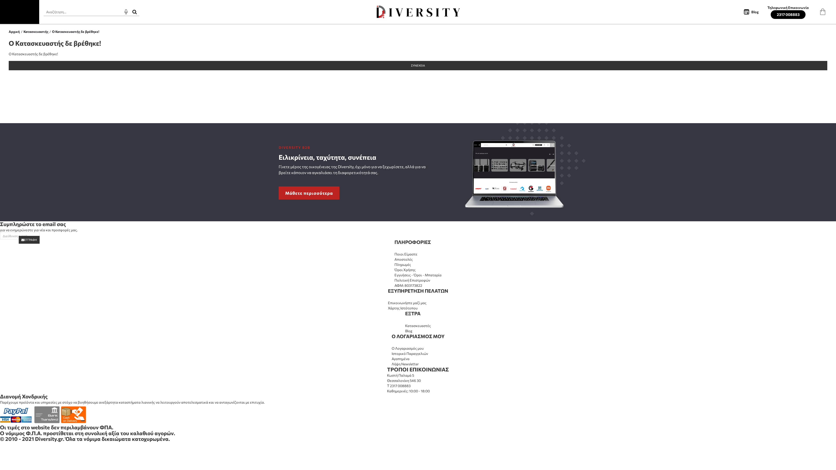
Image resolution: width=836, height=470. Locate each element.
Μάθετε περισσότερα (309, 193)
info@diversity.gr (21, 450)
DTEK (7, 461)
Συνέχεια (418, 65)
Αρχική (14, 32)
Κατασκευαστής (36, 32)
